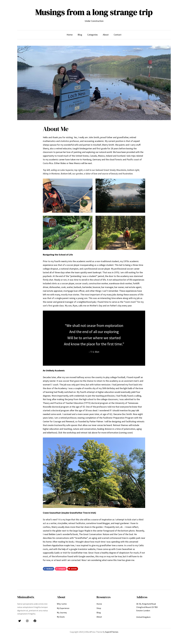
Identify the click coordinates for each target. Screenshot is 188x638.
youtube (74, 569)
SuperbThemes (111, 632)
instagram (61, 569)
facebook (49, 569)
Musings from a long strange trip (94, 12)
